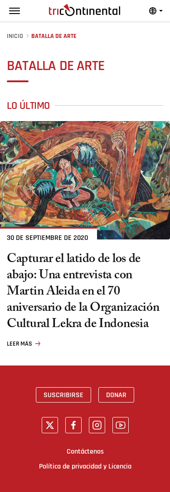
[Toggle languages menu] (156, 11)
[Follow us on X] (50, 425)
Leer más (19, 344)
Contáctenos (85, 451)
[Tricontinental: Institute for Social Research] (84, 10)
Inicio (15, 36)
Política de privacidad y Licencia (85, 466)
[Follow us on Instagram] (97, 425)
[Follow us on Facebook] (73, 425)
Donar (116, 394)
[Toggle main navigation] (14, 10)
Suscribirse (63, 394)
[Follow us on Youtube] (120, 425)
